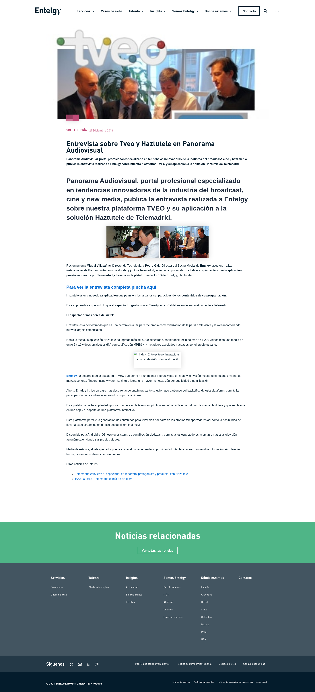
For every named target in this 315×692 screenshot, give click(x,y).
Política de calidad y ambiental (152, 663)
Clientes (168, 609)
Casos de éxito (59, 594)
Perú (204, 632)
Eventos (130, 602)
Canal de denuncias (254, 663)
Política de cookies (181, 682)
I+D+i (166, 594)
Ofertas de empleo (98, 587)
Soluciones (57, 587)
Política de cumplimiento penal (194, 663)
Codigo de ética (227, 663)
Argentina (206, 594)
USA (203, 639)
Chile (204, 609)
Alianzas (168, 602)
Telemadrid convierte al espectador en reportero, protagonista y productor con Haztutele (131, 473)
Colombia (206, 617)
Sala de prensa (134, 594)
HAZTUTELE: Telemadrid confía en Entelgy (103, 478)
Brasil (204, 602)
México (205, 624)
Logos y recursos (173, 617)
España (205, 587)
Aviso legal (261, 682)
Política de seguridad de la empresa (235, 682)
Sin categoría (76, 130)
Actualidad (132, 587)
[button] (92, 11)
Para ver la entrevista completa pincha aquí (111, 287)
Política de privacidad (203, 682)
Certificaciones (172, 587)
